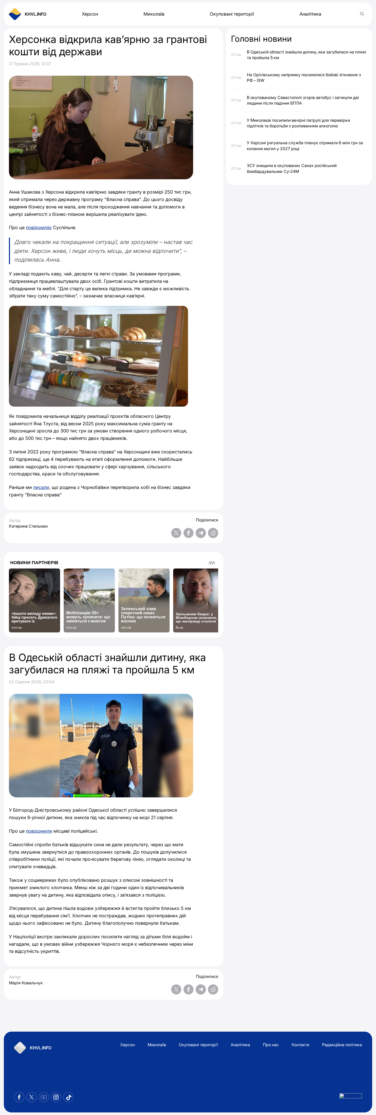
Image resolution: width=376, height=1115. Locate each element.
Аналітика (310, 14)
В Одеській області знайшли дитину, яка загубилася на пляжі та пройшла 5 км (306, 54)
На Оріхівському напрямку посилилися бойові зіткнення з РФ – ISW (304, 77)
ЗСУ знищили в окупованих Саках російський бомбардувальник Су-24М (292, 168)
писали (41, 487)
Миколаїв (153, 14)
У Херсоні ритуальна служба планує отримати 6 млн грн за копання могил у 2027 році (305, 145)
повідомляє (39, 227)
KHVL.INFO (35, 14)
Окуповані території (232, 14)
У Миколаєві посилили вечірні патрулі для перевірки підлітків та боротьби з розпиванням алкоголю (298, 122)
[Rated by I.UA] (350, 1097)
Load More (113, 1012)
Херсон (90, 14)
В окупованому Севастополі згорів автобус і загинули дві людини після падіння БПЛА (303, 100)
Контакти (300, 1044)
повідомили (39, 831)
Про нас (271, 1044)
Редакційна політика (342, 1044)
